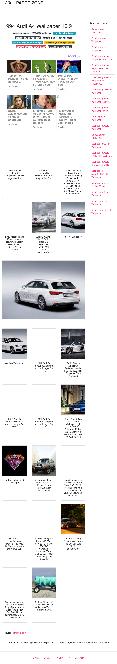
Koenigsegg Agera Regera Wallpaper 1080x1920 (100, 68)
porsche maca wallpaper (59, 46)
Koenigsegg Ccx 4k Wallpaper (100, 145)
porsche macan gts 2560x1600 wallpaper (32, 33)
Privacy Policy (63, 657)
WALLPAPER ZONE (24, 2)
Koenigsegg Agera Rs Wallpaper (101, 127)
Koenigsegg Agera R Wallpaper (101, 193)
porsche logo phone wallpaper (27, 42)
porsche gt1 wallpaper (64, 33)
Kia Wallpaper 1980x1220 (98, 136)
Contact (47, 657)
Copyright (79, 657)
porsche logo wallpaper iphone (59, 42)
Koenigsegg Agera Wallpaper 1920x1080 (101, 58)
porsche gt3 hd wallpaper (28, 37)
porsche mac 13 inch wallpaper (57, 37)
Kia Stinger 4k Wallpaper (98, 118)
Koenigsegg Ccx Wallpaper (99, 202)
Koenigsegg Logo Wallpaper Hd (99, 49)
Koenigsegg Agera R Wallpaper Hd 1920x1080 (101, 80)
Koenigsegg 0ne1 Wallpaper (99, 40)
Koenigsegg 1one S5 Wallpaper (101, 211)
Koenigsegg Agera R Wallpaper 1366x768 (101, 100)
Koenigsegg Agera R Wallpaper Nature (101, 109)
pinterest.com (19, 632)
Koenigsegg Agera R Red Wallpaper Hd (101, 163)
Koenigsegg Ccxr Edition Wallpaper (99, 184)
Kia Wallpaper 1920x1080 (98, 31)
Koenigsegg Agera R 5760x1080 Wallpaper (101, 154)
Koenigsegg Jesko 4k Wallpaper (101, 91)
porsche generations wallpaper (31, 46)
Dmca (36, 657)
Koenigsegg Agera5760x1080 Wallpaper (99, 174)
